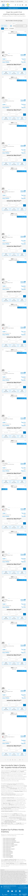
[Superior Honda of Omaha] (5, 5)
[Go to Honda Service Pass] (23, 55)
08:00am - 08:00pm (10, 1)
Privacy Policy (23, 885)
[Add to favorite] (25, 31)
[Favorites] (18, 5)
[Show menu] (26, 5)
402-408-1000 (20, 1)
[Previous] (5, 760)
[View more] (26, 1)
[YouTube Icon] (12, 891)
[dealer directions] (2, 887)
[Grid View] (11, 26)
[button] (15, 5)
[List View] (14, 26)
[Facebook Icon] (8, 891)
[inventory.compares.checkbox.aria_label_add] (2, 31)
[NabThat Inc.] (25, 888)
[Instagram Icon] (16, 891)
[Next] (22, 760)
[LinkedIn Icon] (20, 891)
